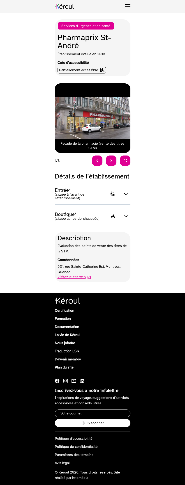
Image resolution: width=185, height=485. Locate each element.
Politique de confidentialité (76, 446)
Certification (64, 310)
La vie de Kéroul (67, 335)
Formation (63, 318)
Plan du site (64, 367)
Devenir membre (68, 359)
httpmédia (80, 478)
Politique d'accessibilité (73, 438)
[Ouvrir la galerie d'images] (125, 161)
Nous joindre (65, 343)
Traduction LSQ (67, 351)
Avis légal (62, 463)
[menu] (127, 6)
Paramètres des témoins (74, 455)
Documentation (67, 327)
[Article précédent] (97, 161)
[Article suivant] (111, 161)
